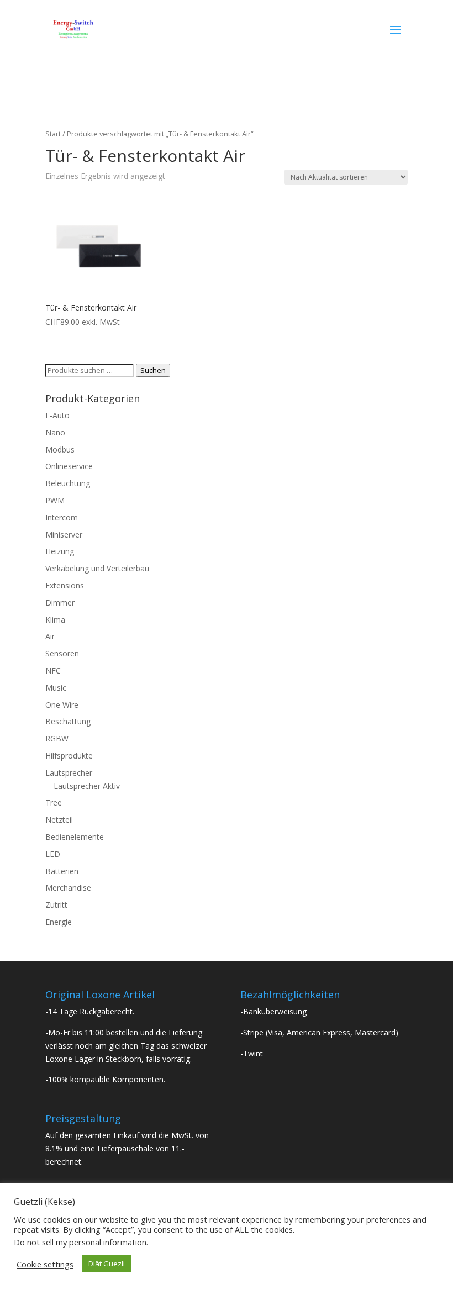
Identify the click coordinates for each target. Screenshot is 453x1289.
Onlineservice (69, 466)
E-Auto (57, 415)
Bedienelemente (74, 837)
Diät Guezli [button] (106, 1264)
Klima (55, 619)
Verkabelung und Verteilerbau (97, 568)
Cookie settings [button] (45, 1264)
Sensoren (62, 653)
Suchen (153, 370)
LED (52, 854)
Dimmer (60, 602)
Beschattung (68, 721)
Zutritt (56, 904)
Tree (53, 802)
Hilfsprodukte (69, 755)
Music (55, 687)
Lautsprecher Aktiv (87, 786)
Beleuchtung (67, 483)
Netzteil (59, 819)
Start (53, 134)
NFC (53, 670)
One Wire (61, 704)
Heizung (59, 551)
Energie (58, 922)
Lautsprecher (68, 772)
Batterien (61, 871)
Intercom (61, 517)
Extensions (64, 585)
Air (50, 636)
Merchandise (68, 887)
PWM (55, 500)
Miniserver (63, 534)
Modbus (60, 449)
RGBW (57, 738)
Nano (55, 432)
